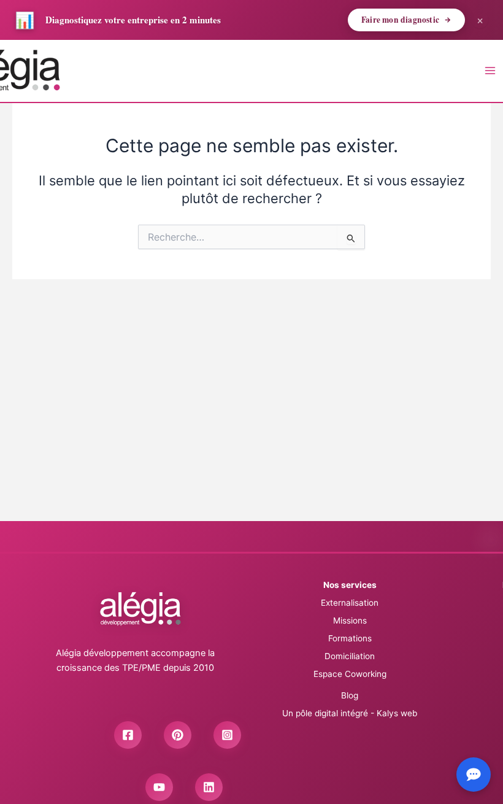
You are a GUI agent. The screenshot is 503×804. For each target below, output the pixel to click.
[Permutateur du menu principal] (490, 70)
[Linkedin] (209, 787)
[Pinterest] (177, 735)
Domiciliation (349, 656)
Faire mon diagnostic (400, 20)
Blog (349, 695)
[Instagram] (227, 735)
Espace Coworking (349, 674)
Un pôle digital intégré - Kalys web (349, 713)
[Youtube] (159, 787)
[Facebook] (128, 735)
